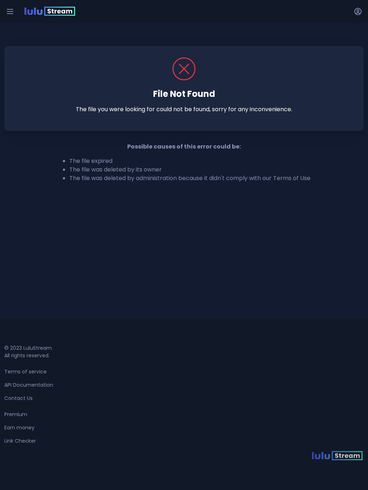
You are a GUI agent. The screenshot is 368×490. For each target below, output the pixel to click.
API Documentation (28, 384)
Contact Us (18, 398)
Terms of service (25, 371)
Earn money (19, 427)
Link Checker (20, 440)
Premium (15, 414)
